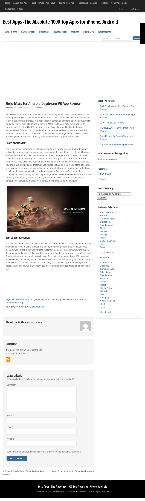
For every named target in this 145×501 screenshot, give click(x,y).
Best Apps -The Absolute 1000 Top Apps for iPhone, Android (60, 21)
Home (7, 2)
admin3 (9, 108)
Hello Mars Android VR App (48, 299)
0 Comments (37, 108)
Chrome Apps (44, 32)
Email (10, 427)
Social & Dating (107, 241)
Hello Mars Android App (23, 299)
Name (10, 415)
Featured (75, 32)
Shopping (104, 297)
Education (105, 222)
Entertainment (107, 225)
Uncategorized (104, 32)
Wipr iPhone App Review (112, 123)
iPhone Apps (88, 32)
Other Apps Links (119, 2)
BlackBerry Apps (28, 32)
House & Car (106, 288)
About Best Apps (20, 2)
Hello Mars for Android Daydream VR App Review (43, 103)
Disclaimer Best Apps (14, 8)
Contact (104, 2)
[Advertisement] (72, 68)
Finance (104, 228)
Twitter (103, 179)
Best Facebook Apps (88, 2)
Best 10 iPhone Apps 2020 (43, 2)
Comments (135, 8)
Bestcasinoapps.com (107, 159)
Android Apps (11, 32)
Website (10, 439)
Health (103, 285)
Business (104, 215)
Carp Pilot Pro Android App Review (117, 144)
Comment (12, 385)
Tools (102, 244)
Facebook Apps (60, 32)
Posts (121, 8)
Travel (103, 247)
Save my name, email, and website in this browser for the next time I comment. (44, 452)
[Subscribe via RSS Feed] (8, 359)
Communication (107, 219)
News (103, 238)
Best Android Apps (67, 2)
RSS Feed (105, 174)
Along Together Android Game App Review (71, 471)
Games (103, 231)
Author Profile (34, 322)
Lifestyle (104, 234)
